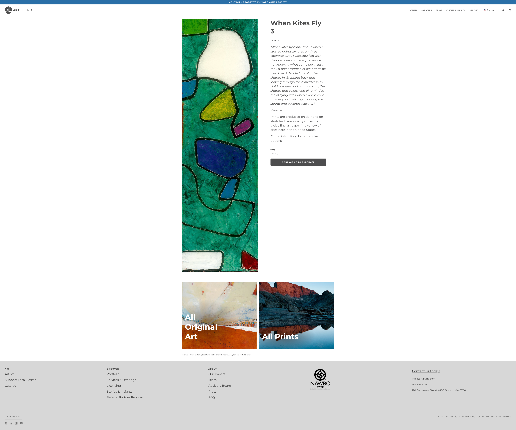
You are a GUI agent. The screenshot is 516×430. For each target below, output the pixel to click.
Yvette (274, 40)
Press (212, 391)
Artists (9, 374)
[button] (413, 10)
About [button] (212, 369)
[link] (298, 162)
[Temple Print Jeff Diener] (296, 315)
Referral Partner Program (125, 397)
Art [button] (7, 369)
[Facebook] (6, 423)
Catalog (10, 385)
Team (212, 380)
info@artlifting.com (423, 378)
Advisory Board (219, 385)
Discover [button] (113, 369)
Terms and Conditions (496, 416)
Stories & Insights (119, 391)
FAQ (211, 397)
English (12, 416)
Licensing (114, 385)
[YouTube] (21, 423)
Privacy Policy (471, 416)
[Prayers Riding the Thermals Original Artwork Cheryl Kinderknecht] (219, 315)
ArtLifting (447, 416)
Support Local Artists (20, 380)
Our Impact (216, 374)
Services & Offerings (121, 380)
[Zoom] (220, 145)
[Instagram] (11, 423)
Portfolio (113, 374)
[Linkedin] (16, 423)
